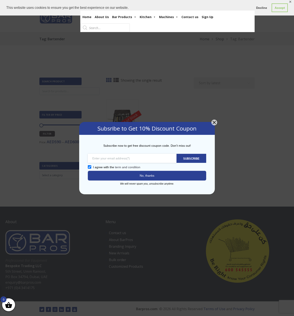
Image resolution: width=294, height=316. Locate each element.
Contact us (189, 17)
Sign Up (207, 17)
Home (86, 17)
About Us (102, 17)
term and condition (127, 167)
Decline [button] (261, 7)
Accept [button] (280, 7)
